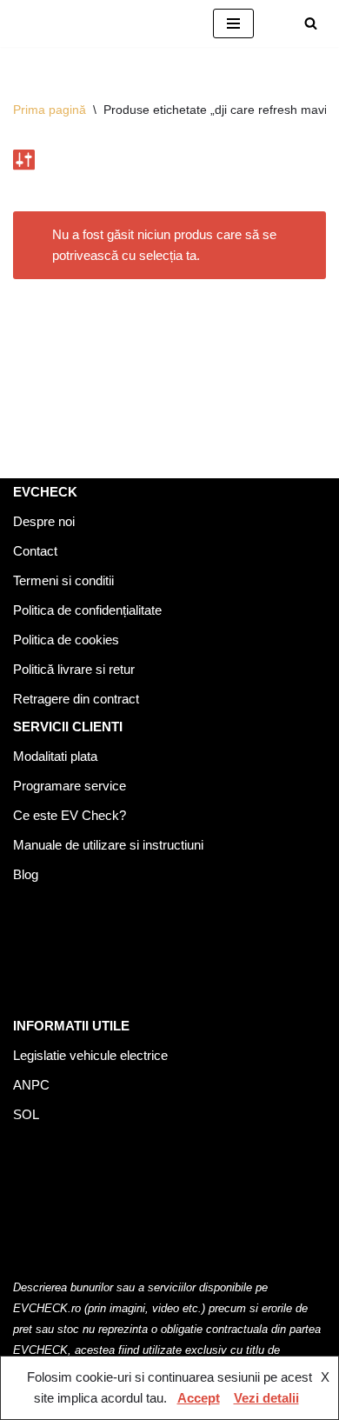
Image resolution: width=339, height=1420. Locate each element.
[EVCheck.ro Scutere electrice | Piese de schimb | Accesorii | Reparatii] (100, 23)
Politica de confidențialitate (87, 610)
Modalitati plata (55, 756)
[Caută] (310, 23)
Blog (25, 874)
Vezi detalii (266, 1397)
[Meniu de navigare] (233, 23)
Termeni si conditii (63, 580)
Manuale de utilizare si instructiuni (108, 844)
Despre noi (44, 521)
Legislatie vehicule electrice (90, 1055)
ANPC (31, 1084)
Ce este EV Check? (69, 815)
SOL (26, 1114)
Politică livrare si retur (74, 669)
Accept (198, 1397)
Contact (35, 550)
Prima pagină (49, 110)
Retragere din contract (76, 698)
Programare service (69, 785)
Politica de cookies (66, 639)
